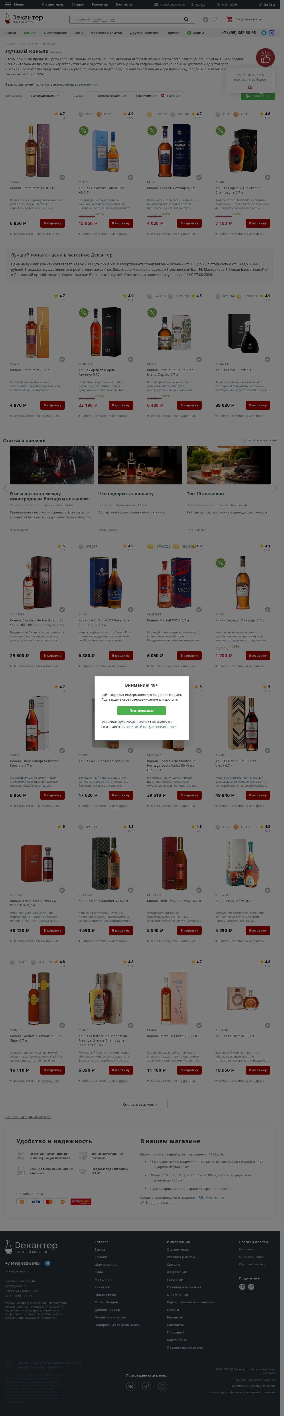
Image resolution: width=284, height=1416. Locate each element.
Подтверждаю (142, 710)
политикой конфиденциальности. (151, 727)
